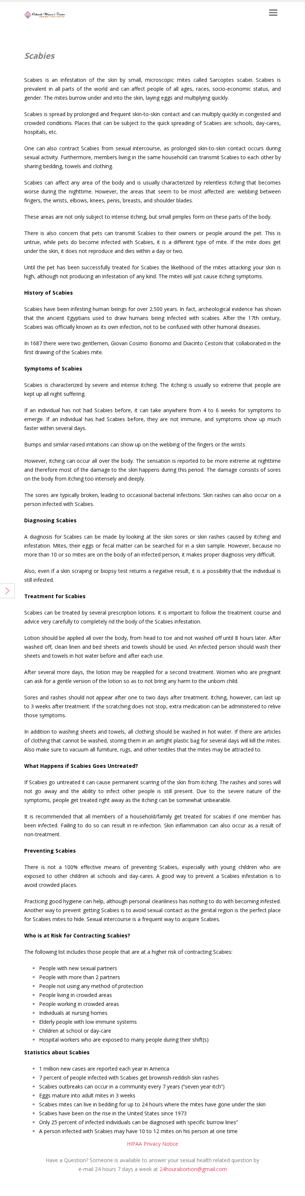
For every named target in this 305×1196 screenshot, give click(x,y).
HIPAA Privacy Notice (152, 1143)
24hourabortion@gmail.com (193, 1169)
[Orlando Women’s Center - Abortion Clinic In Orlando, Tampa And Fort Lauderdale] (44, 14)
